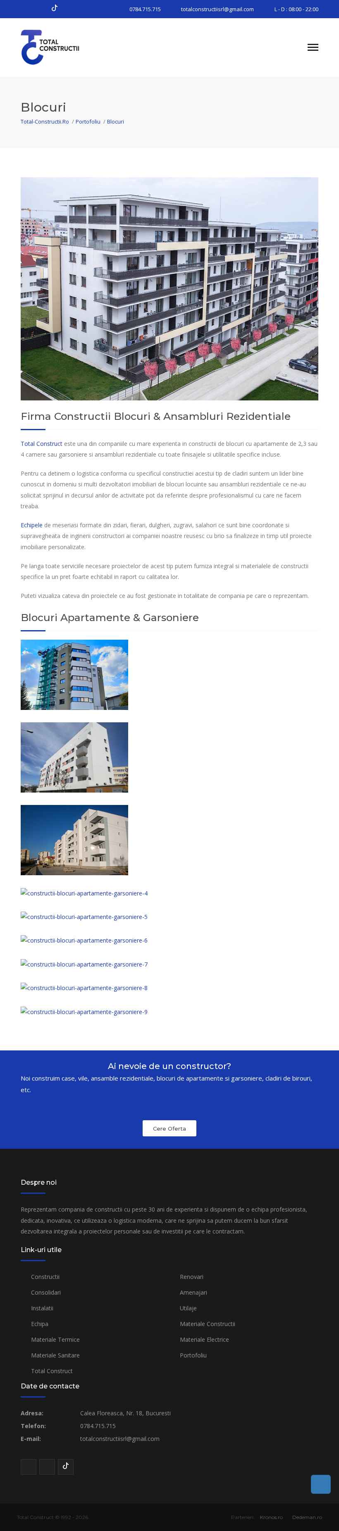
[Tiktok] (55, 9)
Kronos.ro (271, 1517)
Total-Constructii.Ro (45, 121)
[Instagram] (40, 9)
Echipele (32, 525)
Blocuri (115, 121)
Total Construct (41, 444)
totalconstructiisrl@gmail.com (217, 9)
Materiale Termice (55, 1339)
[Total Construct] (62, 47)
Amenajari (193, 1292)
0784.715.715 (145, 9)
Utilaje (188, 1308)
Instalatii (42, 1308)
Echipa (39, 1324)
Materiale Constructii (207, 1324)
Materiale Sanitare (55, 1355)
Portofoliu (88, 121)
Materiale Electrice (204, 1339)
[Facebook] (26, 9)
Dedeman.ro (307, 1517)
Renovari (191, 1277)
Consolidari (46, 1292)
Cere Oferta (169, 1128)
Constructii (45, 1277)
